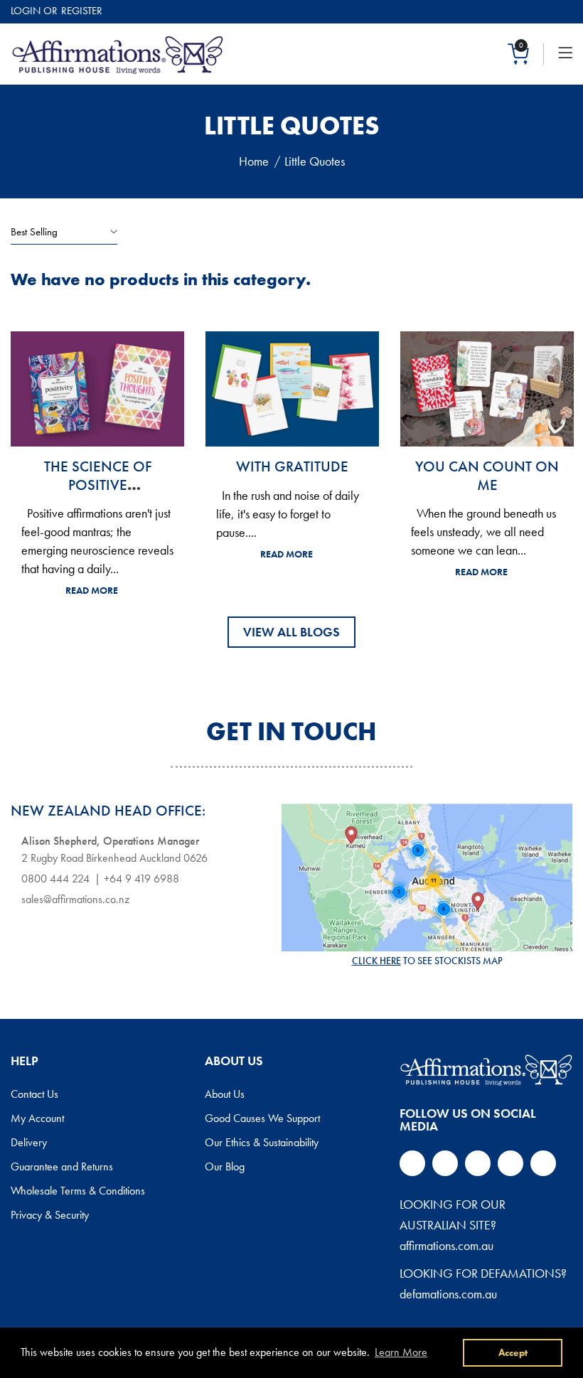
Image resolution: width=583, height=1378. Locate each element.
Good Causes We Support (262, 1118)
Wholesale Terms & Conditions (78, 1191)
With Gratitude (292, 466)
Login (26, 11)
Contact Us (34, 1094)
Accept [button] (513, 1352)
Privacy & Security (50, 1215)
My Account (37, 1118)
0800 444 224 (55, 878)
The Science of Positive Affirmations (97, 483)
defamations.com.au (448, 1294)
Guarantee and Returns (62, 1167)
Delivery (29, 1142)
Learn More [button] (401, 1352)
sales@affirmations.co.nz (75, 899)
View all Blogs (291, 632)
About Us (225, 1094)
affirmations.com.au (446, 1245)
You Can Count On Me (487, 474)
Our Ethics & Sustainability (262, 1142)
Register (81, 11)
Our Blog (225, 1167)
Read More (91, 590)
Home (254, 161)
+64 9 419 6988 (141, 878)
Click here (376, 960)
